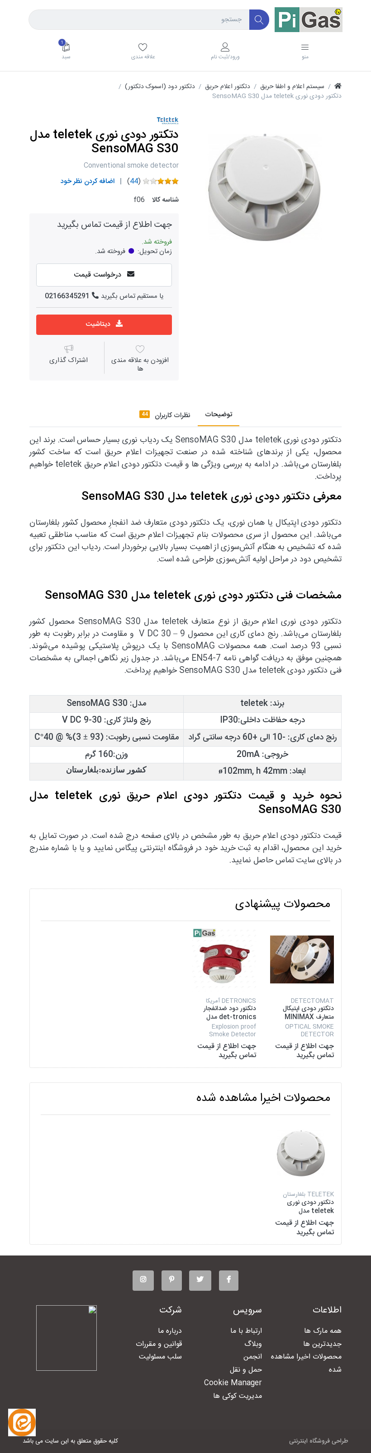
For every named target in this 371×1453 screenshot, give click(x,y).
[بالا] (338, 87)
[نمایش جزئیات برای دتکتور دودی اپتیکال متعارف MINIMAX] (302, 960)
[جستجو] (259, 19)
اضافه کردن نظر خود (87, 181)
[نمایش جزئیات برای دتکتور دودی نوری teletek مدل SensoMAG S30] (302, 1153)
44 (134, 181)
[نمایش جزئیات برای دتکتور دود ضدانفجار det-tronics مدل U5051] (224, 960)
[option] (267, 188)
